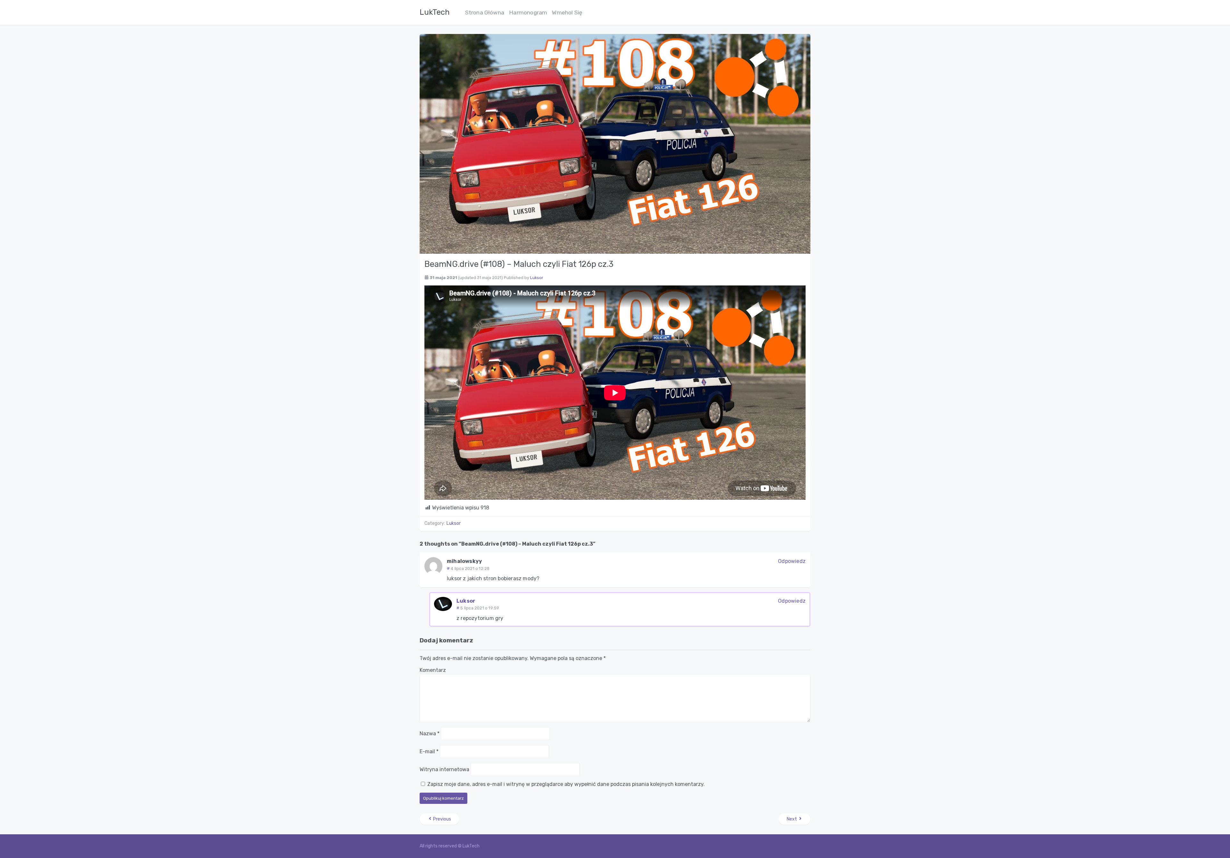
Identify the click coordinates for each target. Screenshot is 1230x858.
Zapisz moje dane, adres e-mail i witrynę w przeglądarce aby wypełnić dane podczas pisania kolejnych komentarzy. (566, 784)
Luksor (536, 277)
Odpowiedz (792, 561)
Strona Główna (484, 12)
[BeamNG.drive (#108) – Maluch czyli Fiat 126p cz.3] (615, 143)
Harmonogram (528, 12)
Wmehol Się (567, 12)
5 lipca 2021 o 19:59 (479, 608)
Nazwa (429, 733)
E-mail (429, 751)
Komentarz (433, 670)
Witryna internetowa (444, 769)
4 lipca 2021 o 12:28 (470, 568)
